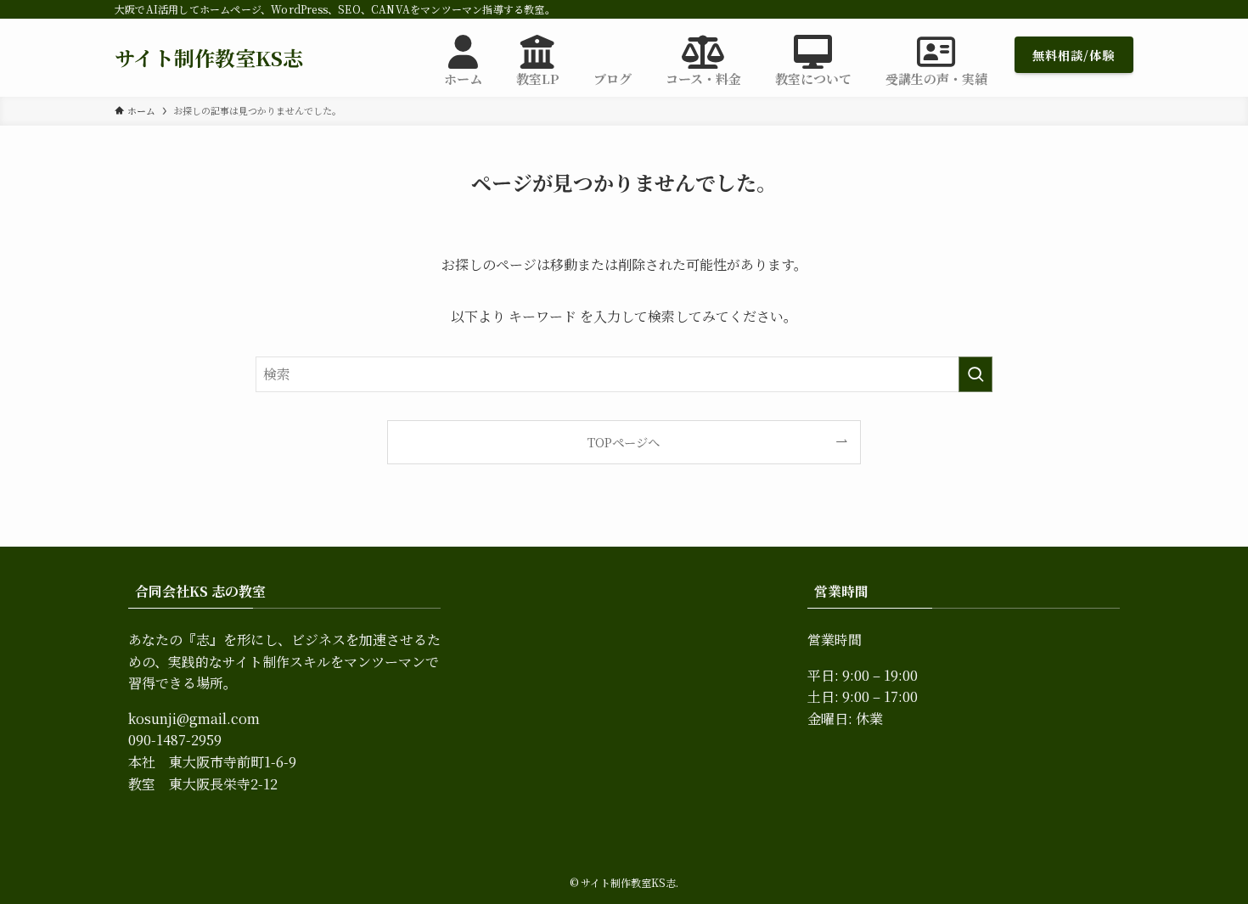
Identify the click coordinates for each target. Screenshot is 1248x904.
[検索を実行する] (975, 374)
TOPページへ (623, 442)
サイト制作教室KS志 (209, 58)
